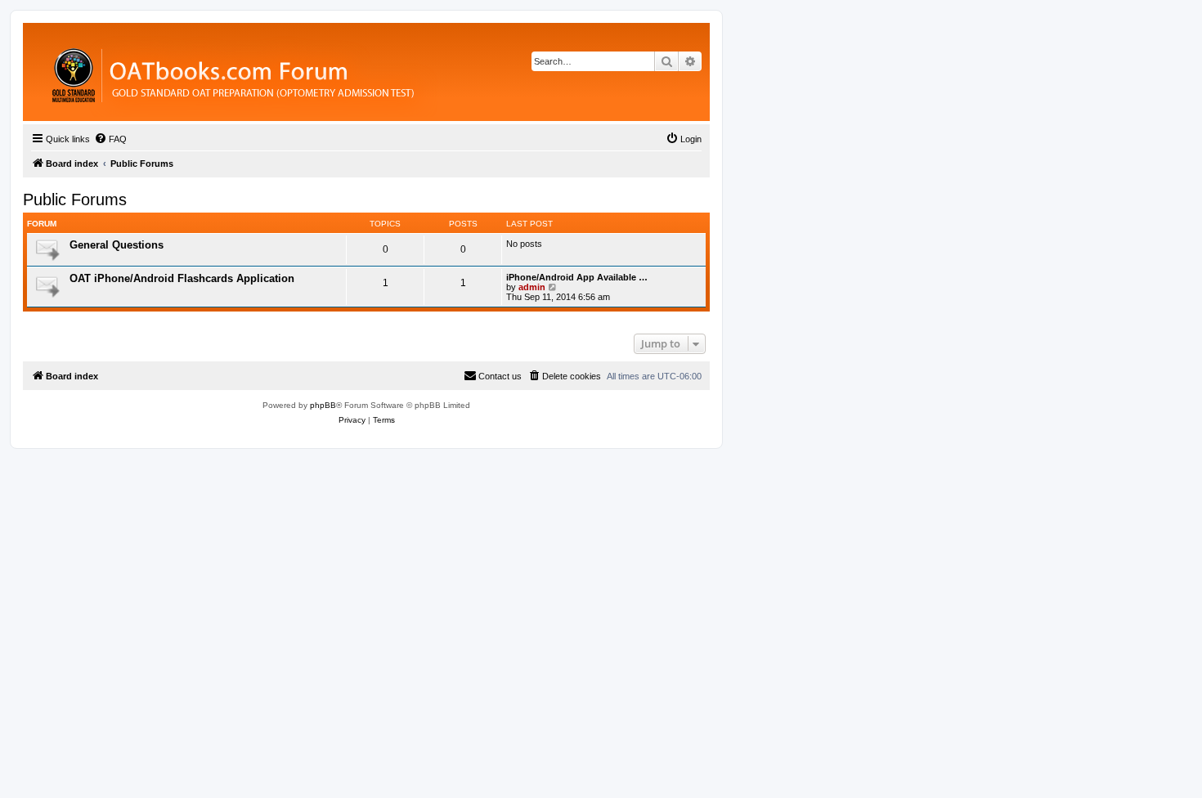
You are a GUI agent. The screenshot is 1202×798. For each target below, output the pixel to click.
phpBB (323, 405)
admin (531, 287)
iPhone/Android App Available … (577, 277)
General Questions (117, 245)
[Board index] (322, 72)
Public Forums (75, 199)
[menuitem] (110, 139)
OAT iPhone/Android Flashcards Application (182, 278)
